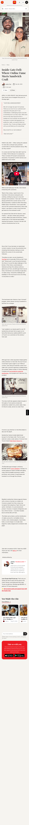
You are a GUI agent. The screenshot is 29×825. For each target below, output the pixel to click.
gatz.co (15, 550)
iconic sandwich (15, 468)
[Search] (26, 9)
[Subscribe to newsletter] (25, 633)
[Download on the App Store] (9, 655)
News (8, 64)
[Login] (23, 2)
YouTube (4, 259)
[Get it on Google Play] (19, 655)
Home (3, 64)
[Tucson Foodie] (14, 2)
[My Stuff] (19, 2)
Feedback (27, 412)
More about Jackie (19, 561)
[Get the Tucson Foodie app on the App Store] (2, 2)
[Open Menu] (26, 2)
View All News (5, 601)
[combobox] (14, 8)
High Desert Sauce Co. (16, 441)
